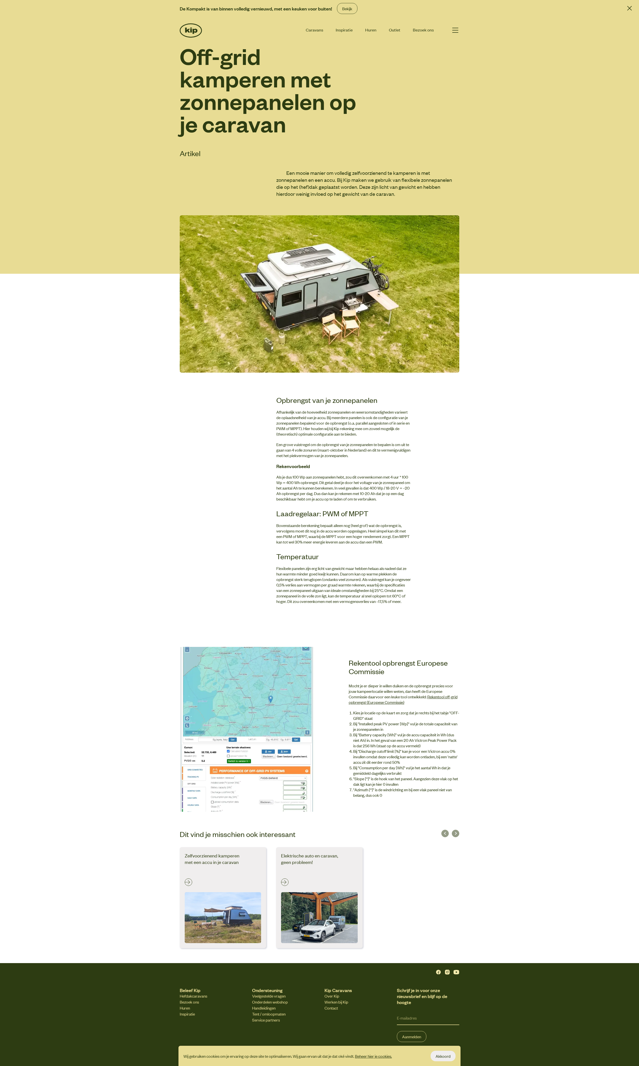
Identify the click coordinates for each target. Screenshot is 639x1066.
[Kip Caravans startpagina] (199, 30)
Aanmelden (411, 1036)
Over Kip (331, 996)
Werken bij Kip (336, 1002)
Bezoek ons (423, 29)
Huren (370, 29)
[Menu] (455, 30)
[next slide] (455, 833)
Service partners (266, 1020)
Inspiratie (344, 29)
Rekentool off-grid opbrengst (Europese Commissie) (403, 699)
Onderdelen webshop (270, 1002)
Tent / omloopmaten (269, 1014)
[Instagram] (447, 972)
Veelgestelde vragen (269, 996)
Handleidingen (264, 1008)
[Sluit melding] (629, 8)
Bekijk (347, 8)
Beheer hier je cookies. (373, 1056)
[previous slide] (445, 833)
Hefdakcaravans (193, 996)
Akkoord (443, 1056)
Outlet (394, 29)
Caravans (314, 29)
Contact (331, 1008)
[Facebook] (438, 972)
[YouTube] (456, 972)
